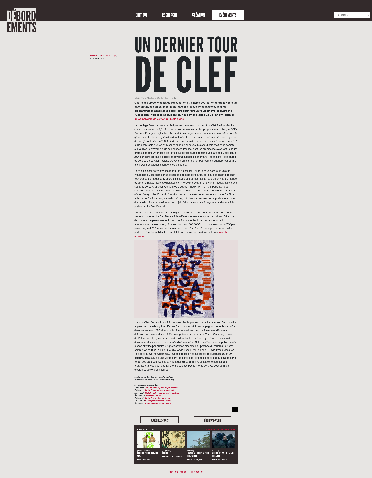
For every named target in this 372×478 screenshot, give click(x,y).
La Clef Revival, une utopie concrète (162, 387)
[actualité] (93, 55)
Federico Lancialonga (172, 453)
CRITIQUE (141, 15)
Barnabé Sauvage (108, 55)
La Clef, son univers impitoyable (159, 390)
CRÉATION (198, 15)
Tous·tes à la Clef (153, 395)
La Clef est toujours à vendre (158, 398)
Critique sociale (212, 429)
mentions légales (177, 471)
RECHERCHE (170, 15)
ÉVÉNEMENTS (227, 15)
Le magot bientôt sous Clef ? (158, 400)
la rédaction (197, 471)
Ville (233, 429)
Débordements (147, 455)
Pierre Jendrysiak (198, 455)
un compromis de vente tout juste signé (159, 119)
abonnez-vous (212, 420)
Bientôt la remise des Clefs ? (158, 403)
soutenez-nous (159, 420)
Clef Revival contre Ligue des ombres (162, 392)
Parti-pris (225, 429)
